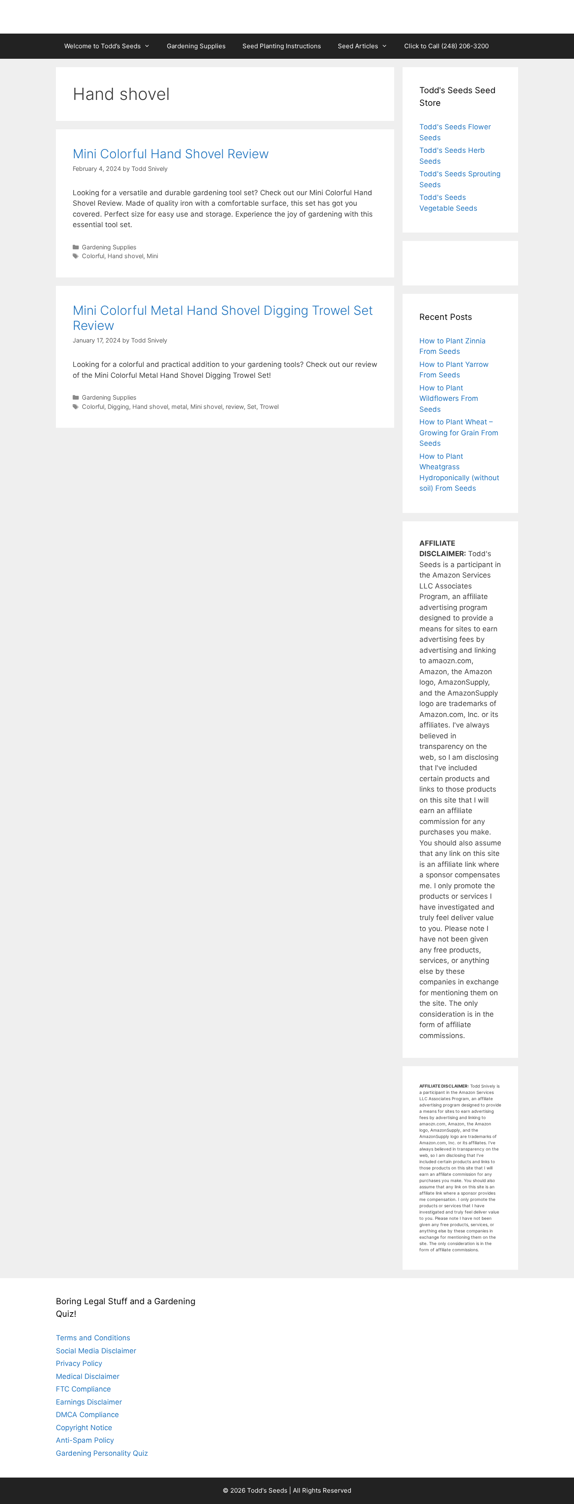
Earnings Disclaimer (89, 1402)
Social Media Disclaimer (96, 1351)
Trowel (269, 406)
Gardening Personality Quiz (102, 1453)
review (235, 406)
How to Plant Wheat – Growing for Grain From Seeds (458, 432)
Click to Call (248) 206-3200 (446, 46)
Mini (152, 255)
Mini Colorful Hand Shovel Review (171, 153)
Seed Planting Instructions (281, 46)
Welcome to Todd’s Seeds (102, 46)
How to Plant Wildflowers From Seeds (448, 398)
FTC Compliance (83, 1389)
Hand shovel (125, 255)
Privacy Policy (79, 1363)
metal (179, 406)
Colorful (93, 255)
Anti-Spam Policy (85, 1440)
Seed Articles (358, 46)
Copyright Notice (84, 1427)
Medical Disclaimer (87, 1376)
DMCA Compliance (87, 1414)
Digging (118, 406)
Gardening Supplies (196, 46)
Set (251, 406)
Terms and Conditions (93, 1338)
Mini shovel (206, 406)
